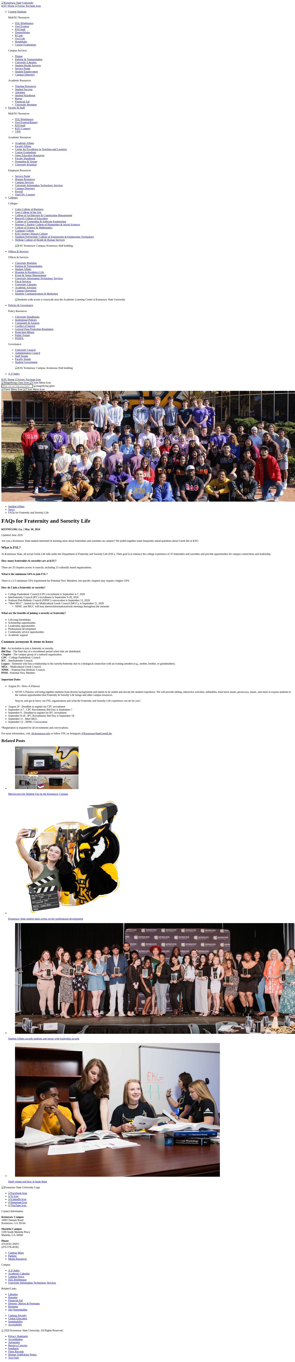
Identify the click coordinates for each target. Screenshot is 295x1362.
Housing (12, 1297)
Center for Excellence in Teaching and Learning (41, 149)
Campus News (16, 1276)
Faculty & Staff (16, 107)
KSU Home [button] (8, 5)
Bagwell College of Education (31, 218)
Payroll (19, 191)
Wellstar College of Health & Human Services (40, 239)
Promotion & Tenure (26, 161)
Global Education (17, 1318)
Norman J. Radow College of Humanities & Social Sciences (47, 224)
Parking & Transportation (28, 59)
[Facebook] (151, 1193)
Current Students (17, 11)
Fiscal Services (23, 281)
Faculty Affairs (23, 146)
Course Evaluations (25, 44)
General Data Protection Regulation (34, 329)
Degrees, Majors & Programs (24, 1303)
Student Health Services (28, 65)
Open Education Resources (29, 155)
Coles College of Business (29, 209)
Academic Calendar (19, 1273)
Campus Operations (25, 290)
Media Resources (17, 1258)
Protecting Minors (24, 332)
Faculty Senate (23, 359)
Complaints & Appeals (27, 323)
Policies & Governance (20, 305)
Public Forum (22, 335)
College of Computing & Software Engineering (40, 221)
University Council (25, 349)
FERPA (19, 338)
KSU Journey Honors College (31, 233)
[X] (151, 1196)
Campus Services (24, 182)
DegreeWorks (22, 32)
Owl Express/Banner (26, 122)
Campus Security (17, 1315)
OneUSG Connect (25, 194)
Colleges (13, 197)
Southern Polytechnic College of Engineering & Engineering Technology (54, 236)
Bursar (18, 98)
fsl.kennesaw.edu (40, 733)
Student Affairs (23, 269)
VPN (18, 131)
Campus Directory (25, 74)
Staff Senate (21, 356)
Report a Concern (17, 1345)
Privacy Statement (18, 1336)
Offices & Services (18, 251)
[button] (26, 382)
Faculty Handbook (25, 158)
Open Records (16, 1351)
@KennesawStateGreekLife (96, 733)
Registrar (13, 1306)
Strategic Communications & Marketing (36, 293)
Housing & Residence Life (29, 272)
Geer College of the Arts (28, 212)
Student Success (23, 89)
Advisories (14, 1342)
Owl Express (22, 26)
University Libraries (26, 62)
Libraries (13, 1294)
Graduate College (24, 230)
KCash (19, 35)
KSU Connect (22, 128)
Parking (12, 1255)
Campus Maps (16, 1252)
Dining (19, 56)
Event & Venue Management (30, 275)
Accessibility (15, 1324)
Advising (20, 92)
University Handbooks (27, 316)
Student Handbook (25, 95)
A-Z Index (14, 373)
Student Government (26, 362)
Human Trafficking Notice (22, 1354)
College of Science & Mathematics (33, 227)
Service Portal (22, 68)
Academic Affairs (24, 143)
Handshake (21, 41)
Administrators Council (27, 353)
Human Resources (25, 179)
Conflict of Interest (25, 326)
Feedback (13, 1348)
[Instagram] (151, 1202)
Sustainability (15, 1321)
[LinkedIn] (151, 1199)
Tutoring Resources (25, 86)
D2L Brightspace (24, 23)
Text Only (13, 1357)
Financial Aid (22, 101)
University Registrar (26, 104)
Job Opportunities (17, 1309)
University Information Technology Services (39, 185)
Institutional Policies (26, 319)
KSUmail (20, 29)
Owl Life (20, 38)
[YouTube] (151, 1205)
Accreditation (15, 1339)
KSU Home (8, 379)
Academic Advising (25, 287)
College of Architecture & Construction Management (43, 215)
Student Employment (26, 71)
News (11, 509)
